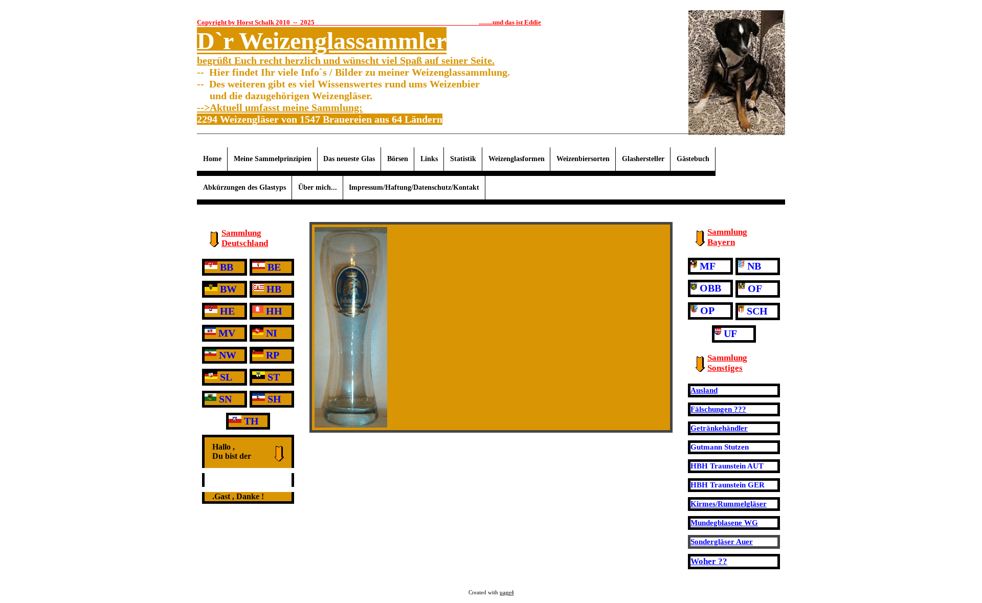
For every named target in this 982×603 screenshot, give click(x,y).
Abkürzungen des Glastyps (244, 187)
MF (708, 266)
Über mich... (317, 187)
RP (272, 355)
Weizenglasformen (516, 159)
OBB (710, 288)
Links (429, 159)
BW (228, 289)
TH (251, 421)
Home (212, 159)
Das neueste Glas (349, 159)
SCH (757, 311)
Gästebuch (693, 159)
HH (274, 311)
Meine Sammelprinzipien (272, 159)
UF (730, 333)
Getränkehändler (719, 428)
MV (226, 333)
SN (225, 399)
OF (755, 288)
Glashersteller (643, 159)
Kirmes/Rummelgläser (728, 504)
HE (227, 311)
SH (274, 399)
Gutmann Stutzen (719, 447)
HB (273, 289)
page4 (507, 592)
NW (227, 355)
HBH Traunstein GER (727, 485)
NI (271, 333)
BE (274, 267)
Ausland (704, 390)
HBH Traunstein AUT (727, 466)
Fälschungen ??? (718, 409)
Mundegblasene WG (724, 523)
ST (273, 377)
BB (226, 267)
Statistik (463, 159)
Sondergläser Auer (721, 542)
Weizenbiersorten (583, 159)
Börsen (397, 159)
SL (226, 377)
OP (707, 310)
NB (754, 266)
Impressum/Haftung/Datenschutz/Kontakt (414, 187)
